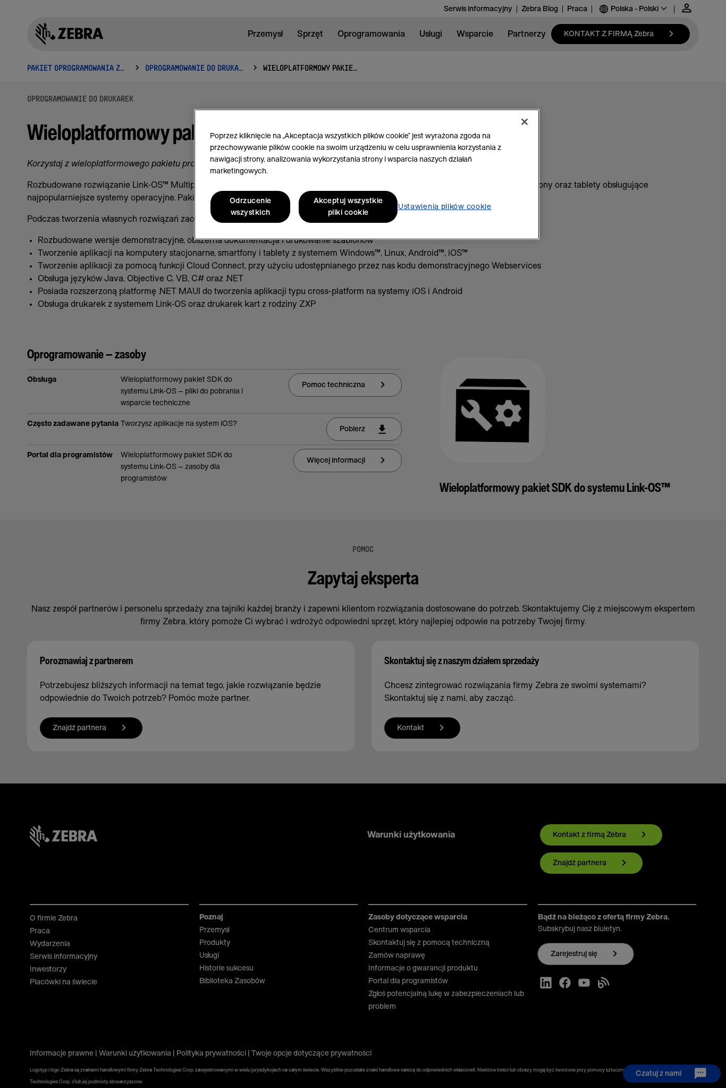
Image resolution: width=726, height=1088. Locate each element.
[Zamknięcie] (524, 121)
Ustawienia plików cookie (445, 207)
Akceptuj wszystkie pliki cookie (348, 206)
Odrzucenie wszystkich (251, 206)
